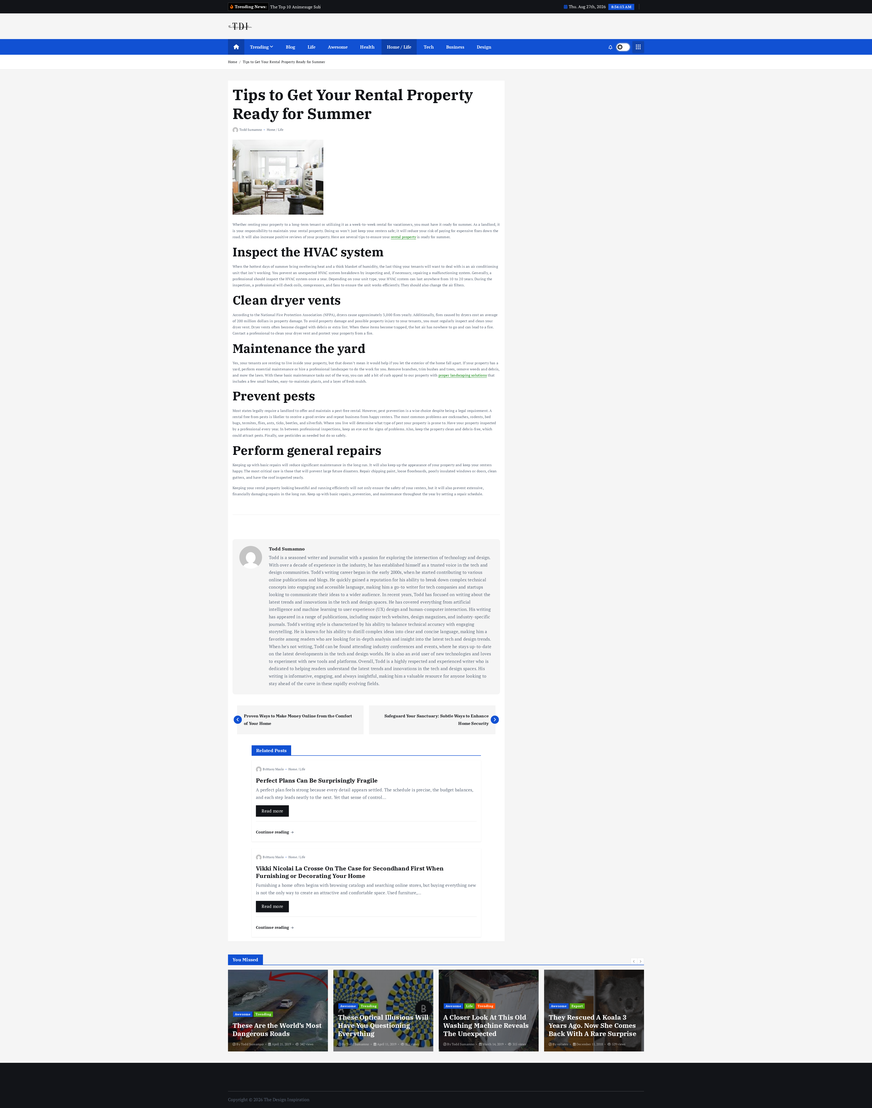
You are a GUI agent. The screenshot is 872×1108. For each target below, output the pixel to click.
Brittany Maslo (273, 769)
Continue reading (273, 832)
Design (484, 47)
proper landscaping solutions (462, 375)
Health (367, 47)
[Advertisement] (545, 115)
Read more (272, 811)
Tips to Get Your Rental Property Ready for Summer (284, 61)
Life (312, 47)
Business (455, 47)
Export (577, 1006)
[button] (634, 961)
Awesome (338, 47)
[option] (278, 1010)
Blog (290, 47)
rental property (403, 236)
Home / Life (399, 47)
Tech (429, 47)
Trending (259, 47)
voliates (562, 1044)
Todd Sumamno (250, 129)
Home (232, 61)
